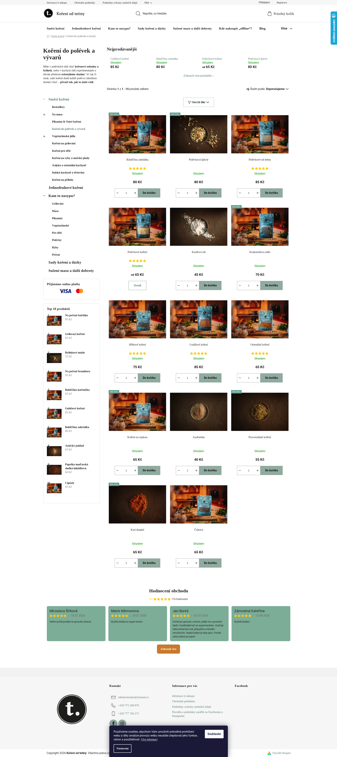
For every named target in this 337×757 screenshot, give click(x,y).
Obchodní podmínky (84, 2)
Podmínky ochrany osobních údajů (120, 2)
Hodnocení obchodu (168, 590)
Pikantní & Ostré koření (66, 121)
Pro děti (57, 232)
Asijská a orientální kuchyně (69, 165)
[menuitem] (55, 28)
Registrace (282, 2)
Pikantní (57, 218)
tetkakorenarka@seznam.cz (133, 697)
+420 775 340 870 (128, 705)
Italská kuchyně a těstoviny (68, 172)
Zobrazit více (168, 648)
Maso (55, 211)
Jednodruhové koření (65, 187)
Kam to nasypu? (61, 196)
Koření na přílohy (62, 179)
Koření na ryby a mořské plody (71, 158)
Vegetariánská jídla (63, 136)
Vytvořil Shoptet (281, 753)
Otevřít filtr (198, 102)
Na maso (57, 114)
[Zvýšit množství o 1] (135, 192)
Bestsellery (58, 106)
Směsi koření (58, 99)
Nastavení (122, 748)
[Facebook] (113, 724)
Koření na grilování (63, 143)
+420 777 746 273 (128, 713)
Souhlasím (214, 734)
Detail (137, 285)
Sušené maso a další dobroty (71, 271)
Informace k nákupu (57, 2)
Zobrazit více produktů (197, 75)
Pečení (56, 254)
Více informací (149, 739)
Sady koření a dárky (64, 262)
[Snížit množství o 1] (117, 192)
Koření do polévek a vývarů (68, 128)
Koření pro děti (61, 150)
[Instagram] (122, 724)
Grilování (57, 203)
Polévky (57, 239)
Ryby (55, 247)
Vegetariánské (60, 225)
